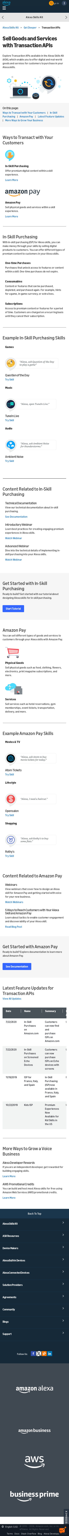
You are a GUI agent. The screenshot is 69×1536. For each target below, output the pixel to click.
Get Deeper (30, 27)
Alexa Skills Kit (11, 27)
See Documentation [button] (17, 966)
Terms (10, 1533)
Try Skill (9, 379)
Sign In (55, 3)
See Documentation (16, 516)
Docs (16, 1533)
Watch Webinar (13, 538)
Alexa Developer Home (55, 1533)
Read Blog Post (13, 926)
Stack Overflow (28, 1533)
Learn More (11, 180)
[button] (2, 17)
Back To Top (34, 1213)
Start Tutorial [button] (13, 608)
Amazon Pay (26, 116)
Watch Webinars (14, 902)
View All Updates (12, 998)
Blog (40, 1533)
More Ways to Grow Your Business (24, 120)
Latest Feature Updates (51, 116)
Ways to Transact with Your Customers (24, 112)
